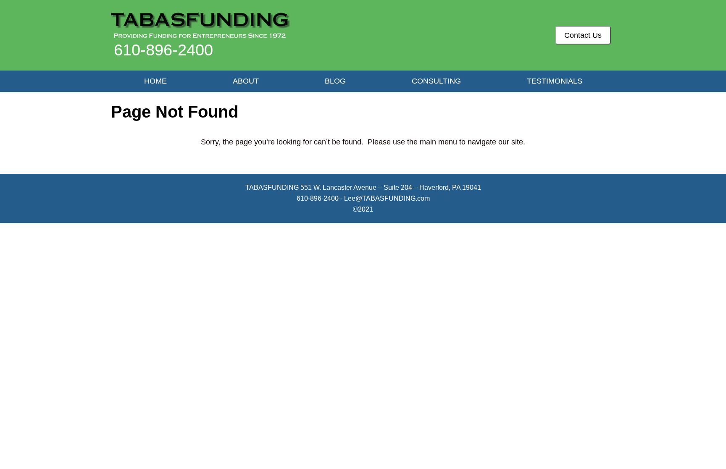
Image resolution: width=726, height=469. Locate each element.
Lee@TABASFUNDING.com (387, 198)
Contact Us (583, 35)
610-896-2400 (163, 50)
